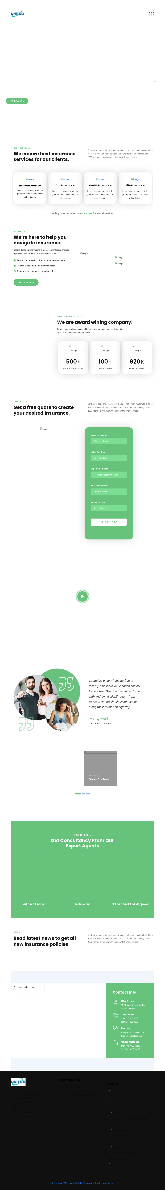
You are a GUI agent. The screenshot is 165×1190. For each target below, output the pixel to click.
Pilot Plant (118, 1158)
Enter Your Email (98, 452)
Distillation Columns (122, 1141)
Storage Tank (119, 1113)
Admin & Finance (34, 904)
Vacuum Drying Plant (122, 1130)
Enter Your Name (99, 435)
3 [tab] (88, 793)
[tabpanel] (100, 768)
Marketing (93, 775)
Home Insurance (30, 185)
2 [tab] (83, 793)
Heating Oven (119, 1124)
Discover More (43, 1116)
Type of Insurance (99, 469)
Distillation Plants (121, 1147)
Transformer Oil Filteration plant (127, 1107)
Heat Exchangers (121, 1136)
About (101, 14)
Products (115, 14)
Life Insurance (135, 185)
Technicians (82, 904)
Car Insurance (65, 185)
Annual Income (98, 502)
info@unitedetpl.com (22, 3)
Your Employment (99, 486)
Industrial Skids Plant (123, 1153)
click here (87, 213)
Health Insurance (100, 185)
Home (90, 14)
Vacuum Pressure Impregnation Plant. (130, 1119)
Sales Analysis (99, 779)
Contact (132, 14)
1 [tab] (78, 793)
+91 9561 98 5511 (46, 3)
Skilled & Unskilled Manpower (131, 904)
